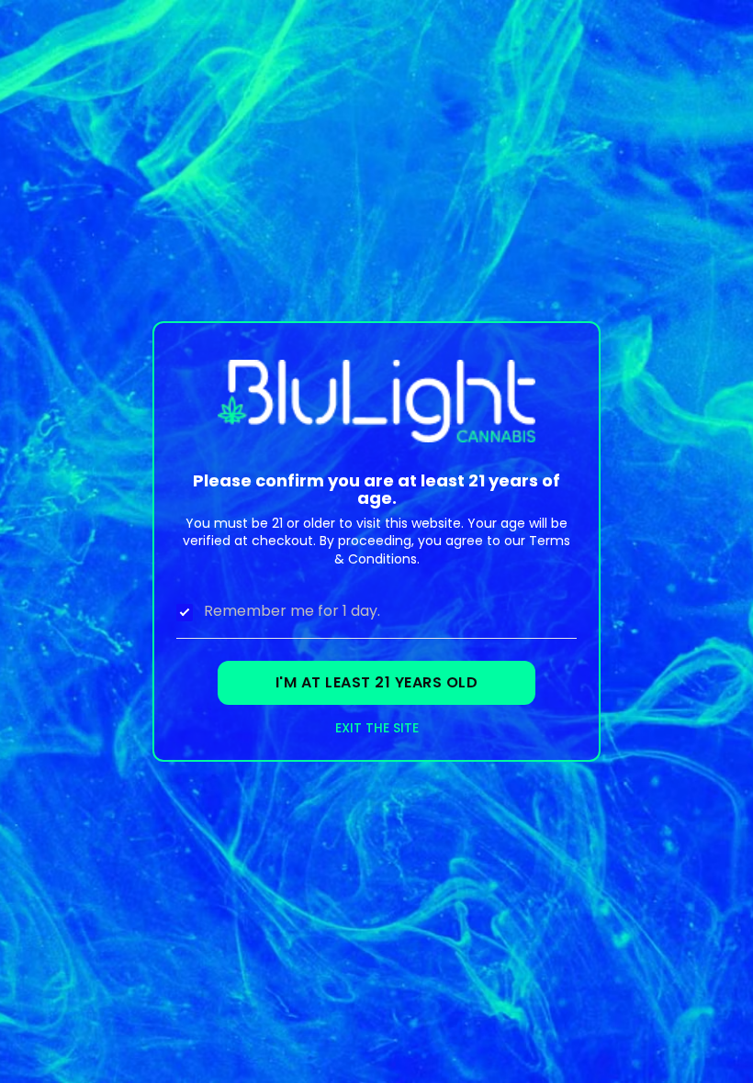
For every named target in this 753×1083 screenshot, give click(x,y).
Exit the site (377, 728)
